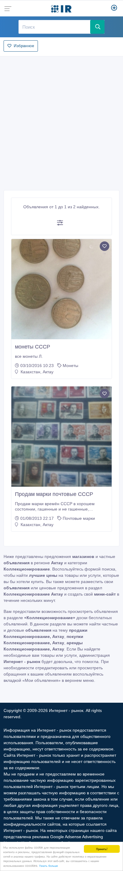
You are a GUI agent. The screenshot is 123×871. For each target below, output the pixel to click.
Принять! (101, 849)
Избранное (24, 46)
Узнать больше (48, 865)
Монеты (70, 365)
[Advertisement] (61, 121)
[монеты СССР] (61, 289)
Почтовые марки (79, 518)
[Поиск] (97, 27)
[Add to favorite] (104, 246)
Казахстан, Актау (36, 371)
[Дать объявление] (114, 8)
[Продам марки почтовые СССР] (61, 436)
